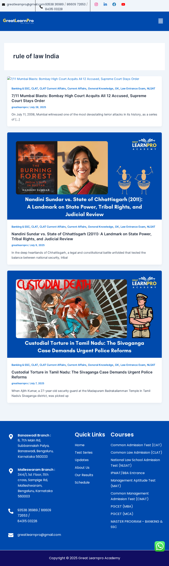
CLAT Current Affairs (53, 88)
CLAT (34, 88)
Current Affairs (76, 88)
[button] (161, 21)
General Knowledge (100, 88)
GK (117, 88)
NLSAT (151, 88)
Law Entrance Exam (133, 88)
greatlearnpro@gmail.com (26, 4)
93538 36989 (54, 4)
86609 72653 (76, 4)
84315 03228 (54, 9)
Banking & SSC (21, 88)
